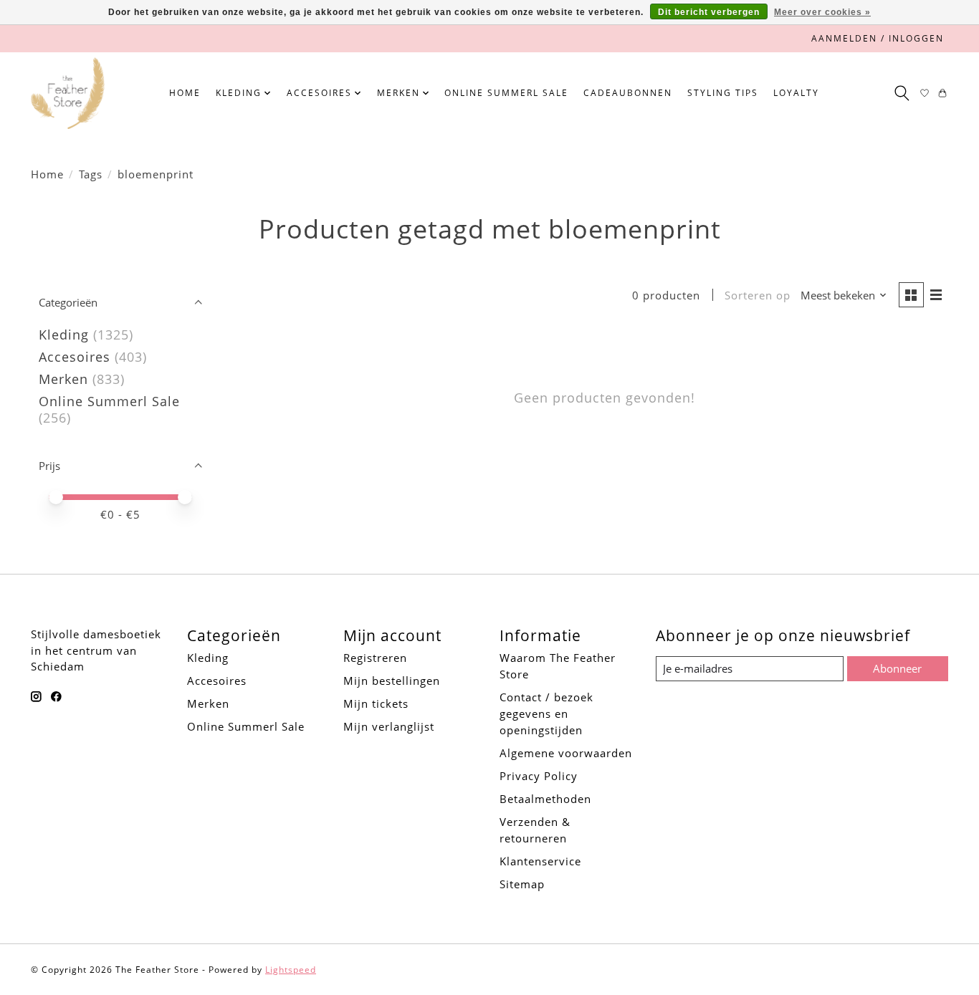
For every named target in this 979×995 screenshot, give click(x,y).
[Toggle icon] (901, 93)
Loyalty (796, 93)
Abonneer (897, 668)
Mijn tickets (376, 703)
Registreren (375, 657)
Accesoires (74, 356)
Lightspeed (290, 969)
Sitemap (522, 884)
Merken (63, 379)
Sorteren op (758, 295)
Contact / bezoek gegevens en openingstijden (546, 713)
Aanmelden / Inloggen (877, 38)
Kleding (64, 334)
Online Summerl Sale (506, 93)
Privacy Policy (539, 776)
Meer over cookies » (822, 12)
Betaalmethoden (545, 799)
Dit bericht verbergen (709, 12)
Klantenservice (540, 861)
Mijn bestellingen (391, 680)
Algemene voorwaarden (566, 753)
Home (185, 93)
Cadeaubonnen (627, 93)
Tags (90, 174)
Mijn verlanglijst (388, 726)
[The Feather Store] (68, 93)
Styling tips (722, 93)
